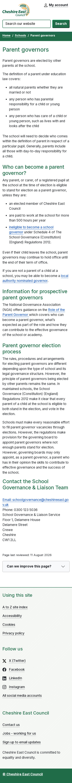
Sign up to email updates (21, 742)
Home (6, 35)
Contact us (11, 725)
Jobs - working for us (19, 733)
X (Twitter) (17, 661)
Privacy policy (13, 633)
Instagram (17, 687)
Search (61, 24)
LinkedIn (15, 678)
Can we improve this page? (29, 566)
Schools (20, 35)
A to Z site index (15, 607)
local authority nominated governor (35, 278)
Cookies (8, 625)
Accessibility (12, 616)
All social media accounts (22, 696)
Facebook (17, 669)
